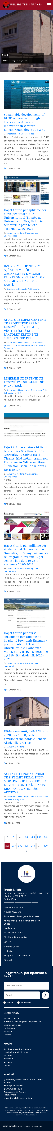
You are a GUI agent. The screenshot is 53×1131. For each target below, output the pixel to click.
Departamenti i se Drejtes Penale (21, 796)
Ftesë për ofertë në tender (16, 1052)
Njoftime (8, 1055)
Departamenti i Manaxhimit (19, 342)
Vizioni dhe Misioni (13, 907)
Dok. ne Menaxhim (22, 345)
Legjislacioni (9, 1028)
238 (20, 845)
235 (46, 837)
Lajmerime (11, 233)
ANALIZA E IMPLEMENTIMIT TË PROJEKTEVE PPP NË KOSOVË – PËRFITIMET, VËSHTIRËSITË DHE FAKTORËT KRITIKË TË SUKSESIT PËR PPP (25, 329)
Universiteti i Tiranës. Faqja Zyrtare (15, 1093)
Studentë (26, 1002)
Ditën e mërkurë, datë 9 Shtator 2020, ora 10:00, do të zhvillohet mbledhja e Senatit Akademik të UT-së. (26, 736)
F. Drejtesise (18, 799)
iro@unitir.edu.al (30, 1115)
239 (26, 845)
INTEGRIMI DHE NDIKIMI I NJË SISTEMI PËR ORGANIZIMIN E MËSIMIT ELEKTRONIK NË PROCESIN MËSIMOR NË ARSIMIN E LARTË (24, 275)
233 (33, 837)
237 (14, 845)
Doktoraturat (37, 345)
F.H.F (18, 393)
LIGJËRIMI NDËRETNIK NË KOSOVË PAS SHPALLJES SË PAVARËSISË (24, 382)
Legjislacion (10, 928)
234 (39, 837)
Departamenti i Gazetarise (18, 390)
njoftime (20, 233)
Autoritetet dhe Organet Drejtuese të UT (23, 1021)
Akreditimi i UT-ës (13, 932)
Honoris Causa (11, 946)
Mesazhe (8, 1062)
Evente (7, 1065)
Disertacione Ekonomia (17, 289)
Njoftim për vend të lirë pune (17, 1049)
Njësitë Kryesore (12, 912)
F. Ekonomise (34, 289)
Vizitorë (11, 1002)
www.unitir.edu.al (14, 1089)
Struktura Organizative (15, 937)
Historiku (8, 951)
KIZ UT (7, 942)
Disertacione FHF (38, 390)
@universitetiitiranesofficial (19, 1098)
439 (46, 845)
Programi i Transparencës (17, 955)
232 (26, 837)
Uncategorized (13, 134)
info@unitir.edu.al (14, 1085)
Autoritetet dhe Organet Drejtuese (21, 916)
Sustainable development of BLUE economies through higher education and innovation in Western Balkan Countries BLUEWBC (24, 122)
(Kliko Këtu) (10, 899)
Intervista (8, 1058)
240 (33, 845)
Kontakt (8, 960)
